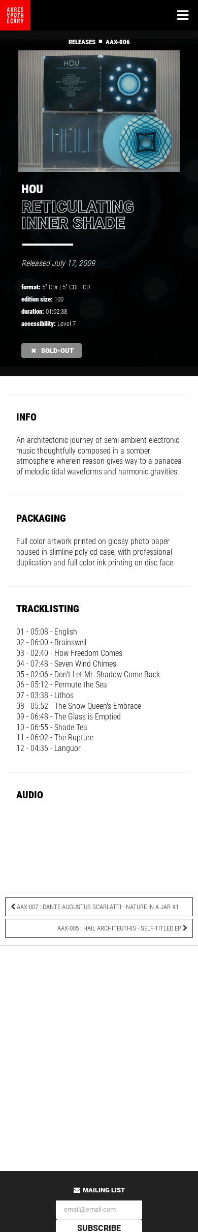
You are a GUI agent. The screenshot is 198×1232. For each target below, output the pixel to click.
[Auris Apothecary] (15, 15)
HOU (32, 189)
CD (86, 287)
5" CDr (70, 287)
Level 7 (66, 323)
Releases (82, 42)
